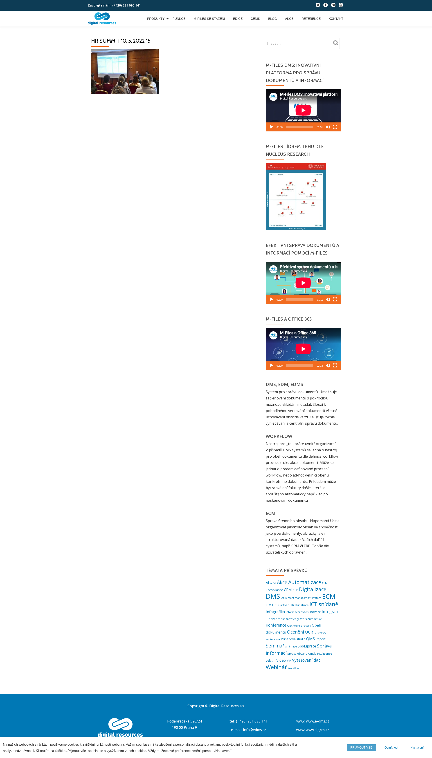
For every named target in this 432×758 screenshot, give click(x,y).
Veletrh (270, 661)
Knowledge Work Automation (304, 619)
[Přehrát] (271, 127)
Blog (272, 18)
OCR (309, 632)
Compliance (274, 590)
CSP (295, 590)
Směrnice (291, 646)
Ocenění (295, 632)
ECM (328, 596)
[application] (303, 110)
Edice (238, 18)
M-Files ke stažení (209, 18)
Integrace (331, 611)
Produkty (155, 18)
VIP (289, 660)
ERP (274, 605)
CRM (288, 589)
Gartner (283, 605)
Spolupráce (307, 646)
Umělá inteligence (320, 654)
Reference (311, 18)
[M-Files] (103, 19)
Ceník (255, 18)
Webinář (276, 667)
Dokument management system (301, 597)
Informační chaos (297, 612)
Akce (289, 18)
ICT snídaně (324, 604)
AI (267, 582)
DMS (273, 596)
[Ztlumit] (328, 127)
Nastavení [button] (417, 747)
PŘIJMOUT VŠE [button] (361, 747)
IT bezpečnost (275, 619)
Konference (276, 625)
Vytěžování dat (306, 660)
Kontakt (336, 18)
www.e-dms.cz (317, 721)
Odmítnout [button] (391, 747)
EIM (268, 605)
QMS (310, 638)
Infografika (275, 611)
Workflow (293, 668)
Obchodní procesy (299, 625)
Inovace (315, 612)
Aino (273, 583)
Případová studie (293, 639)
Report (321, 639)
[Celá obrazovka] (335, 127)
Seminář (275, 645)
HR (292, 605)
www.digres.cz (317, 729)
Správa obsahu (297, 654)
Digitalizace (312, 589)
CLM (325, 583)
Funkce (179, 18)
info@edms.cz (254, 729)
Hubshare (302, 605)
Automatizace (304, 582)
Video (281, 660)
